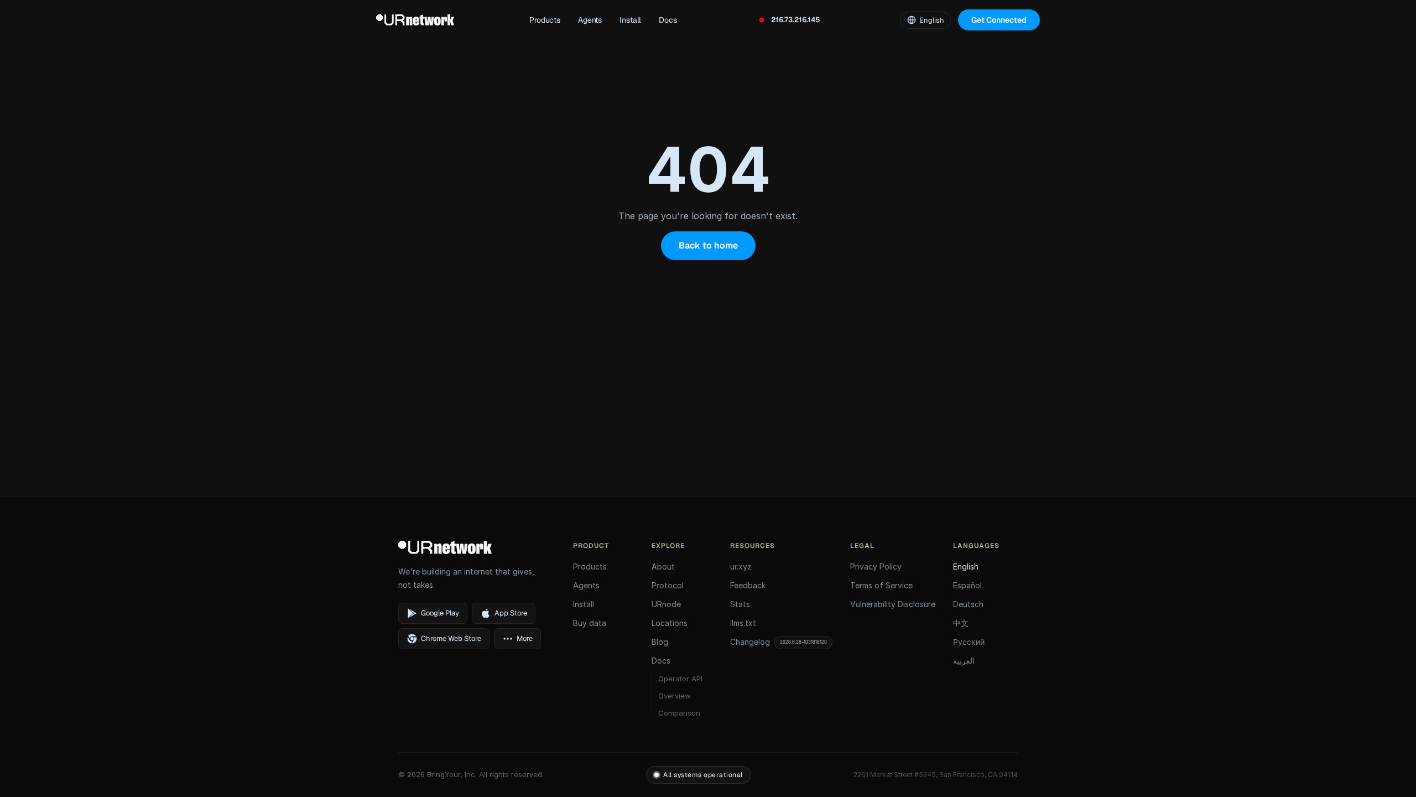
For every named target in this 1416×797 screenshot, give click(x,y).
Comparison (679, 712)
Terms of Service (881, 585)
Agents (590, 20)
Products (544, 20)
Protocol (668, 585)
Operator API (680, 678)
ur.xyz (741, 566)
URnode (666, 604)
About (663, 566)
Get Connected (999, 20)
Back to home (708, 245)
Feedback (748, 585)
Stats (740, 604)
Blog (660, 641)
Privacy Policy (876, 566)
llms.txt (743, 623)
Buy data (589, 623)
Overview (674, 695)
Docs (667, 20)
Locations (670, 623)
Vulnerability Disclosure (892, 604)
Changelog (778, 641)
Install (630, 20)
